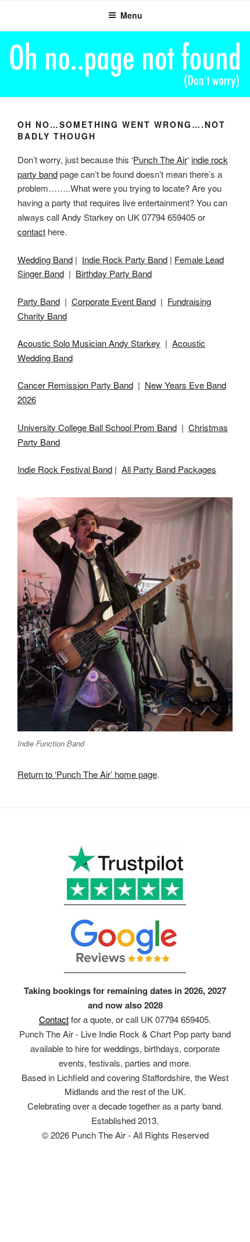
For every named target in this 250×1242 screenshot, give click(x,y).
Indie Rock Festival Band (64, 469)
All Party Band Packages (169, 469)
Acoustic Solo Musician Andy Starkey (88, 343)
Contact (54, 1019)
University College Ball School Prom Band (97, 427)
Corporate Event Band (114, 301)
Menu (131, 15)
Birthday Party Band (114, 273)
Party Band (38, 301)
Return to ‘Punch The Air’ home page (87, 774)
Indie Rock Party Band (124, 259)
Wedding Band (45, 259)
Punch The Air (160, 159)
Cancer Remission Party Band (75, 385)
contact (31, 231)
